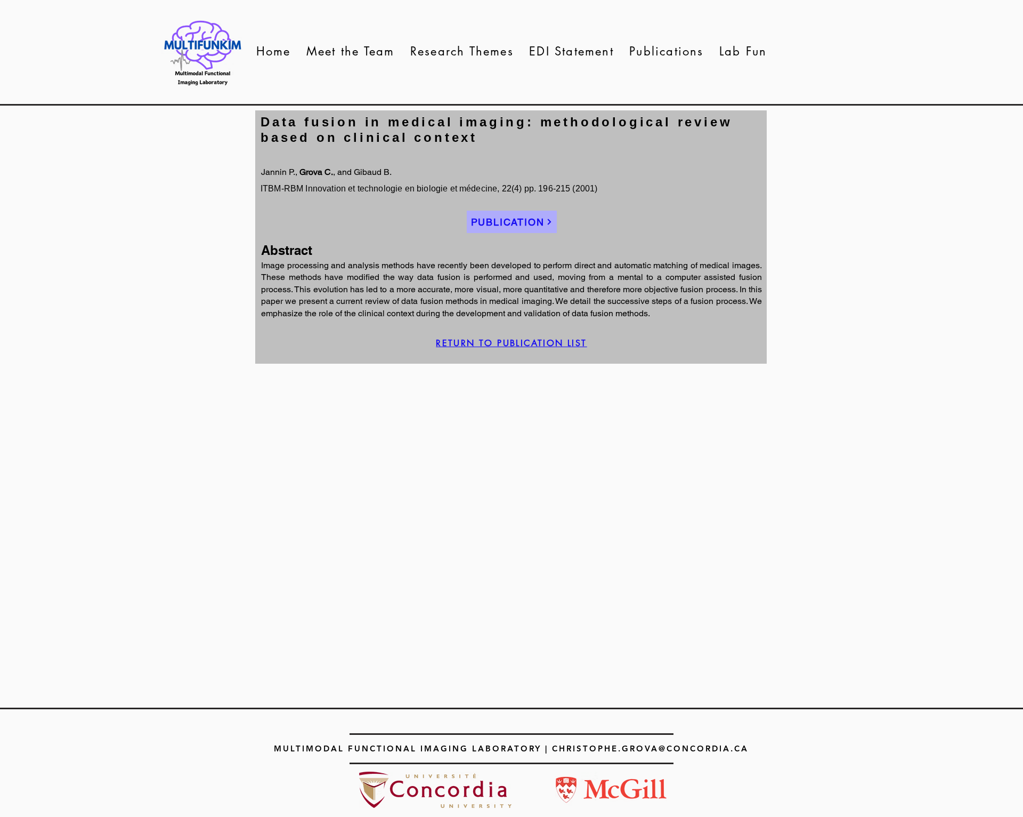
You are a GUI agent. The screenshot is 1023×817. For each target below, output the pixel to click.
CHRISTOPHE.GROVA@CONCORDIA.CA (650, 748)
